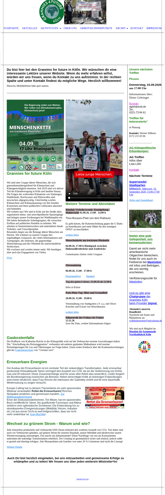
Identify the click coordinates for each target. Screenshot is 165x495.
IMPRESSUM (83, 479)
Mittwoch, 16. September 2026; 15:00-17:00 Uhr (144, 188)
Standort (90, 276)
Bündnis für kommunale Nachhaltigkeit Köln (142, 333)
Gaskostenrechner (24, 350)
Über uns (70, 28)
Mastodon (154, 262)
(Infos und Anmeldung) (141, 200)
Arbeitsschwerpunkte (96, 28)
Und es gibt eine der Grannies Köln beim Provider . (143, 298)
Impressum (153, 28)
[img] (73, 12)
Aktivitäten (49, 28)
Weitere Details (14, 447)
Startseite (11, 28)
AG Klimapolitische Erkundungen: (142, 149)
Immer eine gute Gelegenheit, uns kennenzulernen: (141, 239)
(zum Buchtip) (38, 414)
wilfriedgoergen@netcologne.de (145, 320)
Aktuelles (29, 28)
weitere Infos (72, 235)
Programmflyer (73, 276)
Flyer (9, 257)
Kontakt (137, 28)
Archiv (121, 28)
